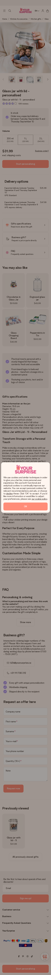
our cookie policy (39, 499)
